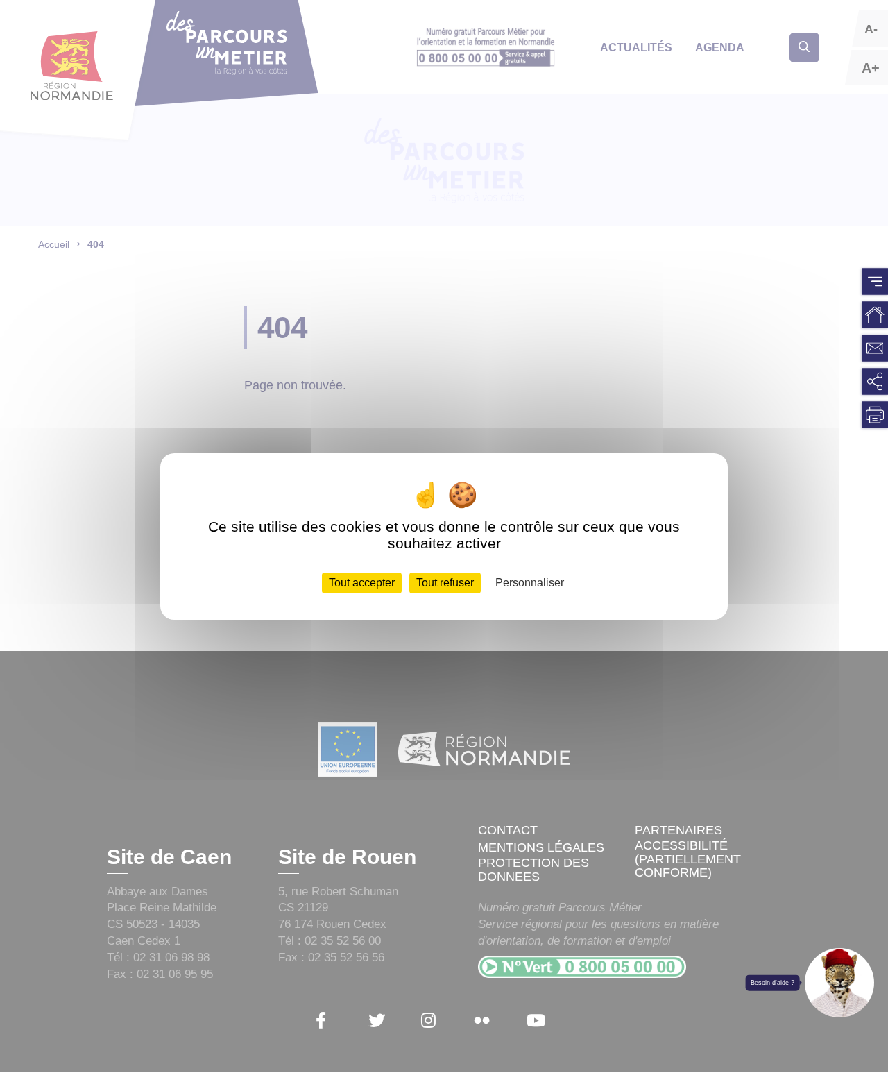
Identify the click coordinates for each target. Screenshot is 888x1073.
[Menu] (875, 282)
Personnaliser (529, 583)
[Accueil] (875, 315)
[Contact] (875, 348)
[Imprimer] (875, 415)
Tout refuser (445, 583)
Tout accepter (362, 583)
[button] (839, 982)
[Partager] (875, 382)
